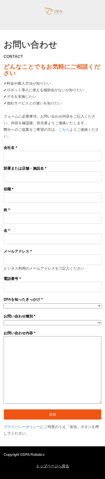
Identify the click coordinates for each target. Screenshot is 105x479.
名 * (7, 230)
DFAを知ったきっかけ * (23, 299)
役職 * (8, 189)
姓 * (7, 210)
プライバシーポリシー (22, 427)
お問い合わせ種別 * (19, 316)
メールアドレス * (18, 251)
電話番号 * (12, 278)
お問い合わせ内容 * (19, 333)
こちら (64, 129)
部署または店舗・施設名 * (25, 168)
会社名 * (10, 147)
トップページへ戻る (52, 466)
